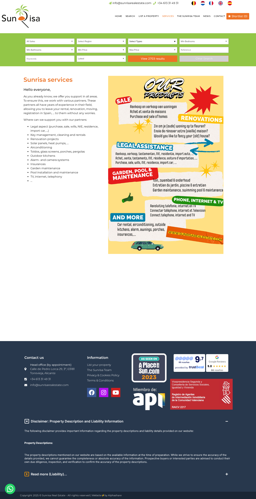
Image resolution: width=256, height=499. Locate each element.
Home (118, 16)
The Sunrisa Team (188, 16)
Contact (219, 16)
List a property (149, 16)
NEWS (206, 16)
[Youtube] (115, 392)
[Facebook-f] (91, 392)
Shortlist (239, 16)
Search (130, 16)
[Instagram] (103, 392)
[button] (10, 489)
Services (168, 16)
